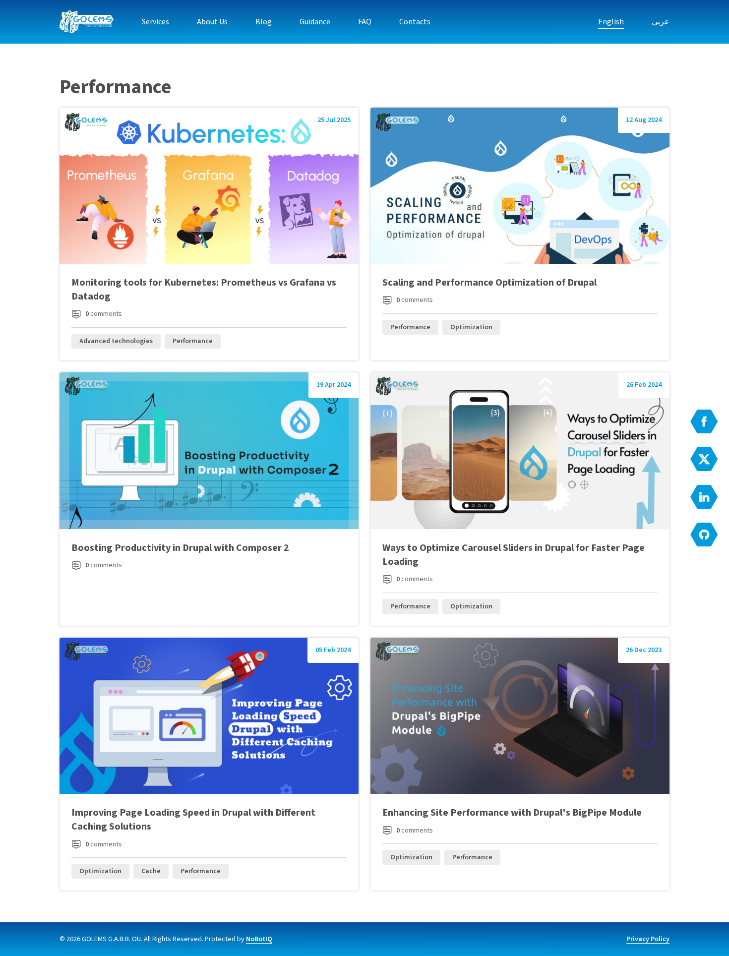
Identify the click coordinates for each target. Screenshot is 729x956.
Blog (263, 21)
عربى (660, 21)
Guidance (315, 21)
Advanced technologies (116, 341)
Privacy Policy (647, 939)
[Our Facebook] (704, 421)
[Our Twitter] (704, 459)
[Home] (87, 21)
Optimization (471, 327)
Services (155, 21)
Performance (193, 341)
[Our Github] (704, 534)
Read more (209, 234)
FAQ (364, 21)
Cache (151, 871)
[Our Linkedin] (704, 497)
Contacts (414, 21)
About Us (212, 21)
